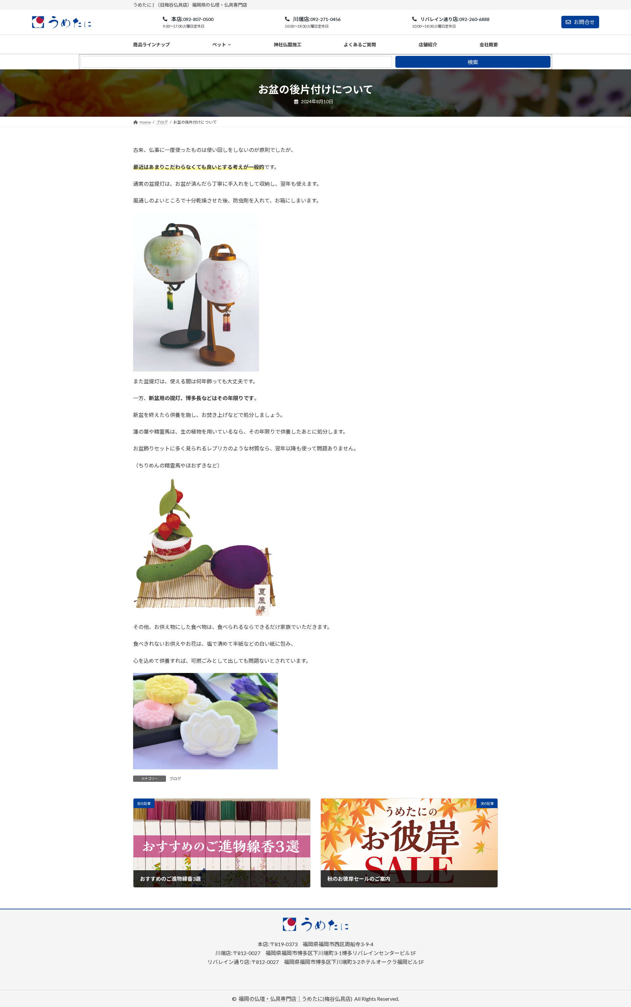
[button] (188, 22)
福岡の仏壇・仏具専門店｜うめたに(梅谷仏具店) (295, 998)
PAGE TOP (610, 970)
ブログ (175, 778)
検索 (473, 62)
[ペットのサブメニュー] (229, 44)
